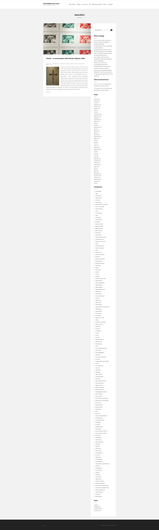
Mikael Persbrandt (99, 389)
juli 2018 (96, 151)
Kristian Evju (98, 350)
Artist (63, 63)
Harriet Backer (98, 304)
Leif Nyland (98, 370)
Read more (48, 92)
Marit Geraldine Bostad (100, 381)
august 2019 (97, 138)
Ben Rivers (97, 221)
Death (65, 63)
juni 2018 (96, 153)
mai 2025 (96, 102)
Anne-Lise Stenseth (99, 206)
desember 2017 (97, 158)
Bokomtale (97, 232)
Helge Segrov (98, 309)
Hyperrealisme (98, 311)
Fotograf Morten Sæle (100, 278)
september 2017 (97, 164)
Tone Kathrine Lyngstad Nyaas (102, 463)
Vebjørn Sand (98, 479)
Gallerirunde (98, 291)
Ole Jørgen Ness (99, 418)
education (68, 63)
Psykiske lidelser (99, 426)
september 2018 (97, 149)
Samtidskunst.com (51, 4)
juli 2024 (96, 110)
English (110, 4)
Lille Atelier (97, 372)
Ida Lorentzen (98, 313)
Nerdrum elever (98, 407)
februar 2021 (97, 130)
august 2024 (97, 108)
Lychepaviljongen (99, 376)
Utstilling (97, 472)
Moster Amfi (98, 402)
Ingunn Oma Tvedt (99, 317)
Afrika (96, 193)
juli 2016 (96, 183)
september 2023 (97, 116)
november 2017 (97, 160)
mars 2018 (96, 157)
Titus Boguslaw (98, 459)
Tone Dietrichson (99, 461)
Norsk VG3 (97, 413)
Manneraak (97, 378)
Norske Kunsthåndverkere (101, 415)
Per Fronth (97, 424)
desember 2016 (97, 173)
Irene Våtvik (97, 326)
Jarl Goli (97, 333)
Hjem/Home (72, 4)
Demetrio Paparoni (99, 245)
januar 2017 (96, 172)
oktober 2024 (97, 106)
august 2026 (97, 99)
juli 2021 (96, 129)
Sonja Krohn (98, 448)
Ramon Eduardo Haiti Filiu (101, 431)
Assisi (96, 215)
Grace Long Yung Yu (100, 296)
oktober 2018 (97, 147)
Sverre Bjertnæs (99, 452)
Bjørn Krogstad (98, 230)
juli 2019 (96, 140)
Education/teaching (100, 259)
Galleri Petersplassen (100, 289)
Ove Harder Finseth (99, 420)
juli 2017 (96, 168)
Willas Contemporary (100, 489)
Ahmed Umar (98, 195)
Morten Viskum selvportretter (102, 400)
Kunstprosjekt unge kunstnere (102, 361)
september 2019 (97, 136)
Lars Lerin (97, 367)
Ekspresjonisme (98, 261)
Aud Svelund (98, 217)
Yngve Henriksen (99, 492)
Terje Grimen (98, 457)
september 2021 (97, 127)
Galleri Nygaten (98, 285)
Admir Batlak (98, 191)
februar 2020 (97, 134)
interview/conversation (77, 63)
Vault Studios (98, 476)
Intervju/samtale (99, 324)
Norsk (96, 411)
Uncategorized (98, 468)
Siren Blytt (97, 444)
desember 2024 (97, 104)
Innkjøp (97, 320)
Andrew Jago (98, 202)
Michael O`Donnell (99, 387)
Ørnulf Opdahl (98, 496)
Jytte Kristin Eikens (99, 339)
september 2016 (97, 179)
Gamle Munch (98, 293)
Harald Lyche (98, 302)
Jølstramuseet (98, 341)
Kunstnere (97, 359)
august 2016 (97, 181)
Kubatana (97, 354)
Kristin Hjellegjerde (99, 352)
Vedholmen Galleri (99, 481)
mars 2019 (96, 145)
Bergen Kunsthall (99, 226)
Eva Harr (97, 274)
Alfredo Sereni (98, 198)
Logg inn (96, 505)
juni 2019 (96, 142)
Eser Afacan (98, 269)
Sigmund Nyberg (99, 442)
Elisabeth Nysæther (99, 263)
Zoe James (97, 494)
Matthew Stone (98, 385)
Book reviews (98, 235)
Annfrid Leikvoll (98, 208)
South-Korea (98, 450)
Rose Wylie (97, 435)
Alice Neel (97, 200)
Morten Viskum (98, 396)
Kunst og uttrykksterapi (100, 357)
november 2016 (97, 175)
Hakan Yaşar (98, 300)
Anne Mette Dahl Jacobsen (101, 204)
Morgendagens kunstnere (101, 391)
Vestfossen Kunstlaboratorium (102, 487)
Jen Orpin (97, 337)
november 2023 (97, 114)
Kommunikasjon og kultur (101, 348)
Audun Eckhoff (98, 219)
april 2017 (96, 170)
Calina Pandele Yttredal (100, 237)
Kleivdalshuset (98, 343)
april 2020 (96, 132)
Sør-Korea (97, 455)
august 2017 (96, 166)
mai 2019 (96, 144)
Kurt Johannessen (99, 365)
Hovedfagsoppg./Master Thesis (98, 4)
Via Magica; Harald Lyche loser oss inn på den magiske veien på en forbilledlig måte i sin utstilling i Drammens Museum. (103, 51)
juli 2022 (96, 123)
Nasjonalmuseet (99, 404)
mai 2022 (96, 125)
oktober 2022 (97, 117)
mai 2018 (96, 155)
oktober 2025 (97, 101)
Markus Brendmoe (99, 383)
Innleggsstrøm (97, 506)
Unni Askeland (98, 470)
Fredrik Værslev (98, 280)
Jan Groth (97, 328)
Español (97, 272)
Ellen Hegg (97, 265)
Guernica (97, 298)
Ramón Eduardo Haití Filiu (101, 433)
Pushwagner (98, 428)
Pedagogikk (98, 422)
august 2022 (97, 121)
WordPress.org (97, 510)
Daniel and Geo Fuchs (100, 241)
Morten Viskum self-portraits (101, 398)
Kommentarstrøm (98, 508)
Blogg (78, 4)
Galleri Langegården (100, 282)
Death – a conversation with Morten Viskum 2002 (65, 58)
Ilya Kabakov (98, 315)
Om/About (85, 4)
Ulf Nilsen (97, 466)
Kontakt (44, 525)
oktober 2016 (97, 177)
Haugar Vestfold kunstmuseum (102, 306)
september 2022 (97, 119)
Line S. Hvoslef (98, 374)
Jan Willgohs (98, 330)
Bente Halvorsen (99, 224)
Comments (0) (56, 63)
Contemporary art (99, 239)
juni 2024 (96, 112)
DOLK (96, 250)
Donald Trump (98, 252)
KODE (96, 346)
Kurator (97, 363)
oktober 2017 (97, 162)
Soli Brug (97, 446)
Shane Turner (98, 439)
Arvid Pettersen (98, 213)
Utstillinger (97, 474)
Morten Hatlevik (99, 394)
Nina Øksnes (98, 409)
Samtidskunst (98, 437)
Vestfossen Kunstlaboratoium (102, 485)
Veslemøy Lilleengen (100, 483)
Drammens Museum (100, 254)
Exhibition (97, 276)
